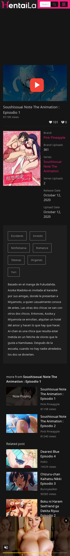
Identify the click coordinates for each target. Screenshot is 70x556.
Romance (42, 248)
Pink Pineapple (54, 137)
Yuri (13, 272)
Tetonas (16, 260)
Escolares (17, 236)
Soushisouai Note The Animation (52, 166)
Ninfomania (18, 248)
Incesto (38, 236)
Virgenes (36, 260)
